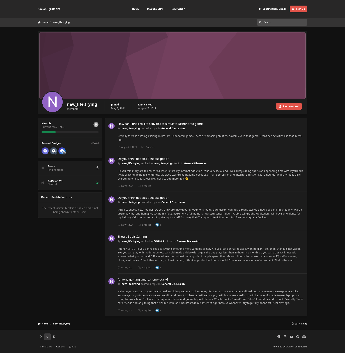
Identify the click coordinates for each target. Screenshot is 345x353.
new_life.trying (130, 128)
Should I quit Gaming (132, 236)
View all (95, 143)
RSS (74, 346)
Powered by (290, 346)
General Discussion (173, 128)
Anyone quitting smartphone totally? (143, 279)
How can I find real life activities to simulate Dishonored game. (161, 124)
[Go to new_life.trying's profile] (111, 126)
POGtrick (159, 241)
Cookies (60, 346)
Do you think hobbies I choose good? (143, 159)
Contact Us (46, 346)
